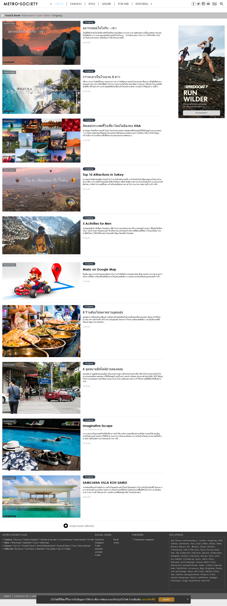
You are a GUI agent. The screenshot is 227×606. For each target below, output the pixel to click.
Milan (219, 543)
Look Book (194, 556)
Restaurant (28, 15)
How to (17, 546)
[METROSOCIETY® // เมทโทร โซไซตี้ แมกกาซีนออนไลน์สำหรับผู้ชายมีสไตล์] (20, 3)
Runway (17, 539)
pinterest (99, 549)
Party (202, 550)
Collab (209, 565)
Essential (40, 549)
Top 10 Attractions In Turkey (103, 174)
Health (174, 577)
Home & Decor (63, 546)
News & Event (84, 546)
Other (205, 543)
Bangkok (175, 556)
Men (173, 568)
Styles (201, 565)
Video (68, 549)
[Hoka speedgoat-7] (201, 71)
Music (198, 559)
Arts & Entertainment (46, 546)
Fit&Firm (208, 571)
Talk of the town (191, 550)
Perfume (205, 580)
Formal (209, 550)
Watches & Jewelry (48, 539)
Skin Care (199, 571)
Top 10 (60, 549)
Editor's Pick (209, 562)
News (190, 571)
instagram (99, 542)
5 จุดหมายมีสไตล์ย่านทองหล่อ (103, 369)
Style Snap (44, 542)
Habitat (178, 559)
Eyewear (175, 562)
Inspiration (27, 542)
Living (184, 580)
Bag (202, 568)
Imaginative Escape (98, 426)
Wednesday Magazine (144, 539)
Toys (74, 546)
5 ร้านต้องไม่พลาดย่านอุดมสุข (103, 312)
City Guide (50, 549)
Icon (36, 542)
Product (204, 574)
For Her (90, 539)
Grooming (16, 542)
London (202, 540)
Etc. (188, 546)
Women (211, 546)
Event (212, 574)
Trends (218, 568)
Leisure (106, 3)
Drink (47, 15)
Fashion (76, 3)
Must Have (29, 549)
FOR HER (123, 3)
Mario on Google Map (99, 269)
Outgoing (57, 15)
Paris (211, 556)
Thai (192, 543)
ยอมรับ (166, 599)
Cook (39, 15)
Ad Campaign (187, 562)
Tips (172, 574)
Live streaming (65, 539)
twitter (98, 546)
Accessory (193, 568)
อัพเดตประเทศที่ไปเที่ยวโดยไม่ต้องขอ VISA (112, 126)
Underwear (215, 553)
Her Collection (183, 553)
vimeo (116, 542)
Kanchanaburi (190, 540)
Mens (204, 559)
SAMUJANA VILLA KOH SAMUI (105, 482)
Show (211, 559)
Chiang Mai (176, 550)
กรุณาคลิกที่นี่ (148, 599)
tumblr (98, 555)
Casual (199, 562)
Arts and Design (178, 571)
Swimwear (184, 543)
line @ (116, 539)
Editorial (142, 3)
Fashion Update (30, 539)
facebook (99, 539)
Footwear (175, 580)
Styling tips (183, 577)
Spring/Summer (190, 565)
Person (178, 540)
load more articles (82, 526)
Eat (172, 540)
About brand (79, 539)
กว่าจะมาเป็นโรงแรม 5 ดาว (101, 77)
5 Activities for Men (97, 223)
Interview (195, 553)
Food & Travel (28, 546)
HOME (59, 3)
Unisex (212, 543)
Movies (203, 556)
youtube (98, 552)
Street (203, 546)
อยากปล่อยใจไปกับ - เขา (99, 28)
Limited (184, 556)
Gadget (213, 577)
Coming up (188, 559)
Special (205, 553)
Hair (173, 553)
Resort (182, 546)
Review (174, 546)
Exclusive (19, 549)
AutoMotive (194, 580)
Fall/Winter (181, 568)
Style (91, 3)
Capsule (217, 565)
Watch (193, 577)
